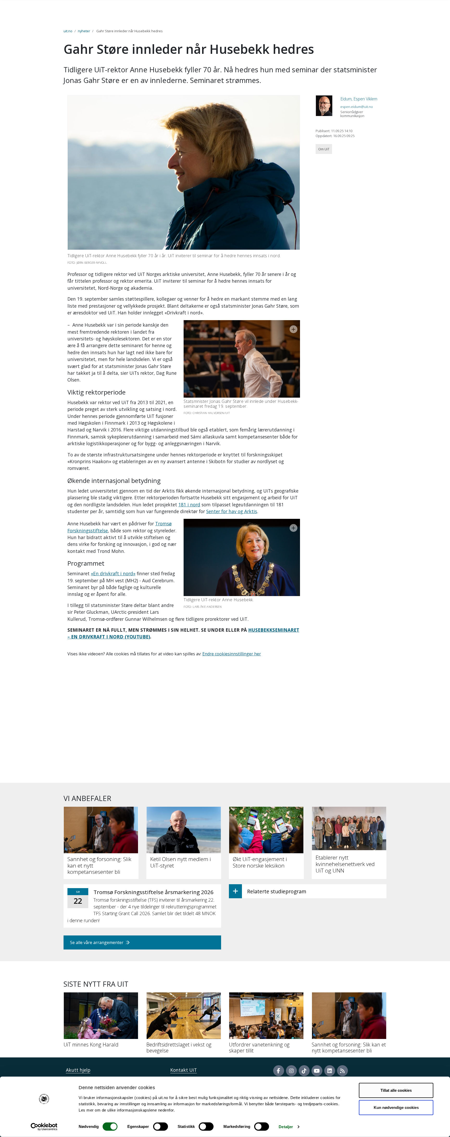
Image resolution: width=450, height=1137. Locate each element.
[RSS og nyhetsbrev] (342, 1070)
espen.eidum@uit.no (356, 106)
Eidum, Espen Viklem (358, 99)
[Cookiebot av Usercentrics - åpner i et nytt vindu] (44, 1127)
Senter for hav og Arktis (231, 511)
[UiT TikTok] (304, 1070)
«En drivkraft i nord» (113, 573)
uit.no (68, 31)
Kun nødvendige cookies (396, 1107)
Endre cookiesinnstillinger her (231, 654)
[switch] (160, 1126)
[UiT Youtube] (316, 1070)
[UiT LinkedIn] (329, 1070)
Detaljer (286, 1127)
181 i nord (189, 504)
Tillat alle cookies (396, 1090)
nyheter (84, 31)
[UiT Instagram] (291, 1070)
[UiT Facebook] (278, 1070)
